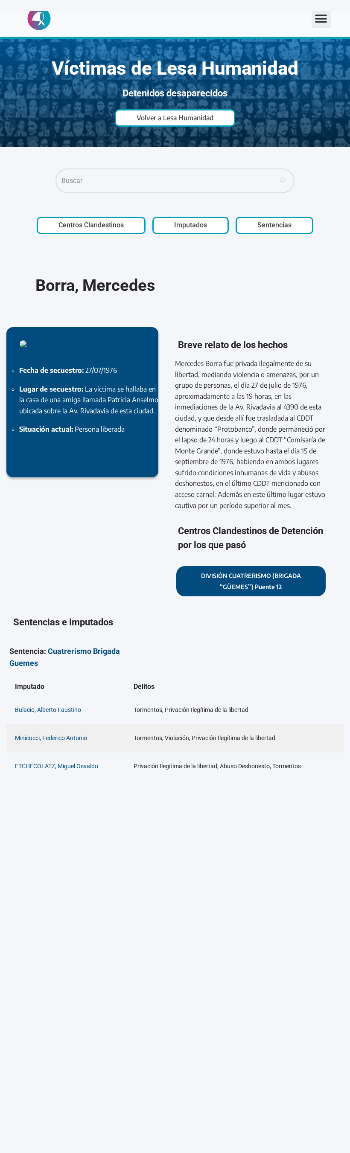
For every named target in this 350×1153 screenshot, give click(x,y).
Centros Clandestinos (91, 225)
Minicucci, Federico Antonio (51, 738)
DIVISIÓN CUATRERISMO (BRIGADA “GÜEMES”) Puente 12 (251, 581)
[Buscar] (283, 180)
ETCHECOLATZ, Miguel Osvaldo (56, 766)
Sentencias (274, 225)
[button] (321, 18)
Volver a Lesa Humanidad (175, 117)
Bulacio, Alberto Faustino (48, 710)
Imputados (190, 225)
